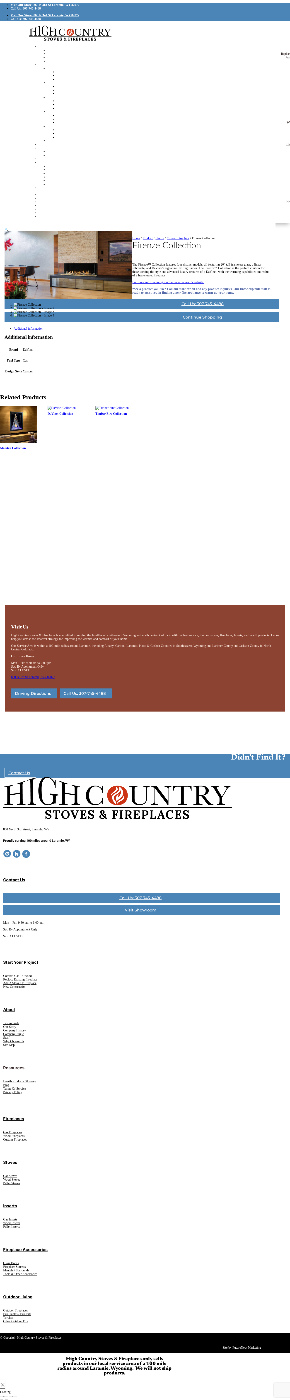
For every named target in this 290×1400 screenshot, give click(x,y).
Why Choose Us (13, 1041)
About (9, 1009)
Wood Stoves (11, 1179)
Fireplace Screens (14, 1266)
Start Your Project (20, 962)
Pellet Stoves (11, 1183)
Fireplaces (13, 1118)
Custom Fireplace (178, 238)
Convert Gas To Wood (17, 976)
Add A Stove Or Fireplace (19, 983)
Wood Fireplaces (13, 1136)
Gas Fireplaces (12, 1132)
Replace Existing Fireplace (20, 979)
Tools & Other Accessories (20, 1274)
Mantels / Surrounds (16, 1270)
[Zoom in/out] (2, 1396)
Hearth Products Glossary (19, 1081)
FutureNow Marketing (246, 1347)
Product (148, 238)
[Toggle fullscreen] (6, 1396)
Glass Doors (11, 1263)
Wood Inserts (11, 1223)
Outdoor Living (17, 1297)
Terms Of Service (14, 1088)
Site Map (9, 1045)
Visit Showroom (140, 910)
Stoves (10, 1162)
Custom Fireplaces (15, 1139)
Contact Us (19, 773)
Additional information (28, 328)
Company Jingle (13, 1034)
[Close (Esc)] (15, 1396)
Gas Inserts (10, 1219)
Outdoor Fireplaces (15, 1310)
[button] (6, 229)
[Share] (11, 1396)
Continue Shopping (202, 317)
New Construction (14, 986)
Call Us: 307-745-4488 (26, 8)
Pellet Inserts (11, 1226)
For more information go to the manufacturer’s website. (168, 282)
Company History (14, 1030)
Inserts (10, 1205)
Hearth (159, 238)
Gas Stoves (10, 1176)
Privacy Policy (12, 1092)
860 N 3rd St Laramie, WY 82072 (33, 677)
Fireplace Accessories (25, 1249)
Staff (6, 1037)
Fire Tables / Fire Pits (17, 1314)
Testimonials (11, 1023)
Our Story (9, 1026)
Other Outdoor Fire (15, 1321)
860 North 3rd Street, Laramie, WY (26, 829)
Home (136, 238)
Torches (8, 1317)
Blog (6, 1085)
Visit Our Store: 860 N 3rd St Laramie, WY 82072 (45, 5)
